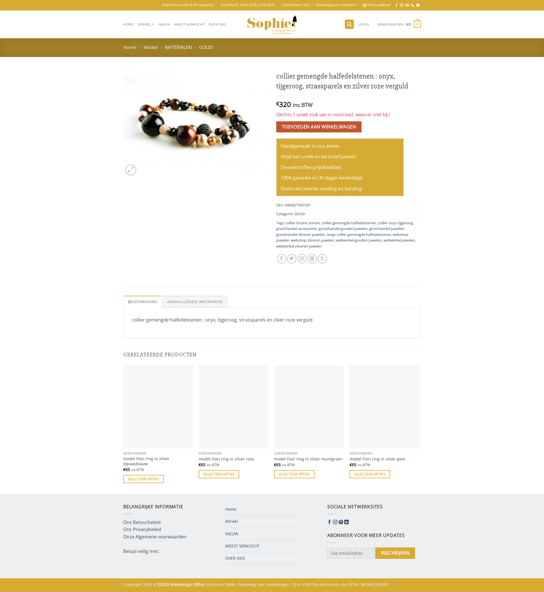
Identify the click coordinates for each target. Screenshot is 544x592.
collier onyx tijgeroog (395, 222)
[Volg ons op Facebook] (396, 5)
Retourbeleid (147, 522)
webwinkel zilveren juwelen (299, 246)
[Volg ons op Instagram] (401, 5)
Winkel (144, 24)
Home (128, 24)
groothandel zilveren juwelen (300, 234)
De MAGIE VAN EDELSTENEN (247, 5)
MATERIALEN (178, 47)
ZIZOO (164, 584)
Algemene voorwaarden (160, 537)
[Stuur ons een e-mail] (407, 5)
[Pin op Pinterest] (312, 258)
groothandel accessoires (296, 228)
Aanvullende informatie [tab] (195, 302)
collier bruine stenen (303, 222)
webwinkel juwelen (399, 240)
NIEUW (164, 24)
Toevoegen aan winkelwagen (319, 127)
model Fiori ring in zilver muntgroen (308, 459)
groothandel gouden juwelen (343, 228)
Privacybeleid (147, 529)
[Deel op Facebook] (281, 258)
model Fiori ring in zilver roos (226, 459)
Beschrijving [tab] (142, 302)
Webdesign (182, 584)
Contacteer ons (295, 5)
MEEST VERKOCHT (189, 24)
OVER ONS (217, 24)
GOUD (206, 47)
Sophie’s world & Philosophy (188, 5)
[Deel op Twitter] (291, 258)
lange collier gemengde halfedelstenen (359, 234)
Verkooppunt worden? (336, 5)
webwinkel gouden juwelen (359, 240)
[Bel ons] (412, 5)
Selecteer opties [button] (144, 479)
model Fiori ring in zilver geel (377, 459)
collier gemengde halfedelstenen (349, 222)
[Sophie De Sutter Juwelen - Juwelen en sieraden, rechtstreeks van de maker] (272, 24)
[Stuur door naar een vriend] (302, 258)
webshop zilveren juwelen (312, 240)
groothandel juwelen (386, 228)
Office (199, 584)
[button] (376, 5)
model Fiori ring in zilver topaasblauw (146, 461)
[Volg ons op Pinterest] (418, 5)
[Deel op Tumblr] (322, 258)
